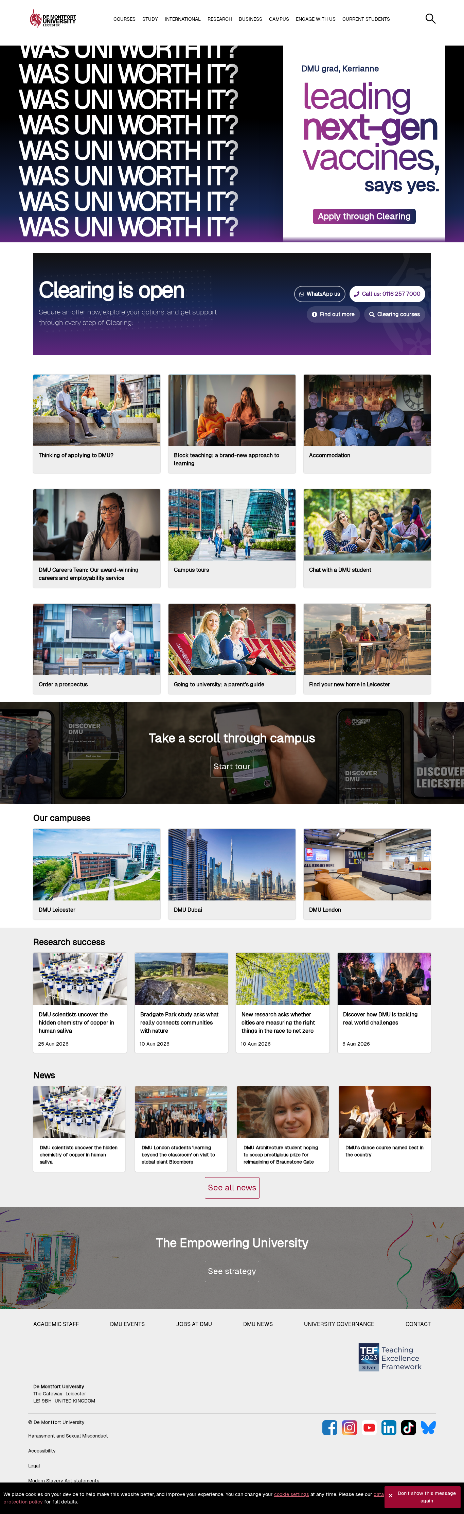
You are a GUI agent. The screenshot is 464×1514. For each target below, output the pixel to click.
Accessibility (42, 1450)
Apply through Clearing (364, 216)
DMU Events (127, 1324)
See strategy (232, 1271)
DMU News (258, 1324)
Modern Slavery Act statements (63, 1480)
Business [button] (250, 19)
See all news (232, 1187)
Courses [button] (124, 19)
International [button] (183, 19)
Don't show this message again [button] (427, 1497)
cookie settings (291, 1494)
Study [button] (150, 19)
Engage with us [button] (316, 19)
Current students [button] (366, 19)
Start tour (232, 766)
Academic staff (56, 1324)
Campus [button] (279, 19)
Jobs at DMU (194, 1324)
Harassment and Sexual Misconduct (68, 1436)
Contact (418, 1324)
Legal (34, 1465)
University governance (339, 1324)
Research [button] (220, 19)
